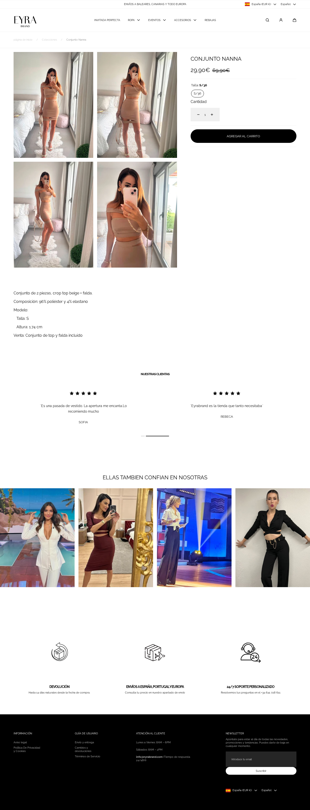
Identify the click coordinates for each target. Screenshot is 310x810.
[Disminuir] (195, 114)
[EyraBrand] (25, 20)
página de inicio (23, 39)
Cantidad (199, 101)
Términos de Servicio (87, 756)
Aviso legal (20, 742)
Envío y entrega (84, 742)
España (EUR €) (261, 4)
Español (286, 4)
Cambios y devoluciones (83, 749)
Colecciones (49, 39)
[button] (294, 20)
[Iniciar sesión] (281, 20)
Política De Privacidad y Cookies (27, 749)
